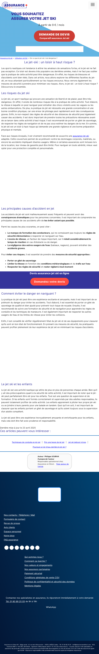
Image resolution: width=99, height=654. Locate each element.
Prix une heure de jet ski (54, 442)
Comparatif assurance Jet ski (54, 36)
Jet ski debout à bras (77, 442)
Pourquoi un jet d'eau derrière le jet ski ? (49, 447)
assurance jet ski (81, 136)
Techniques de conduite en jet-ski (26, 442)
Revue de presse (12, 523)
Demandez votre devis (49, 281)
